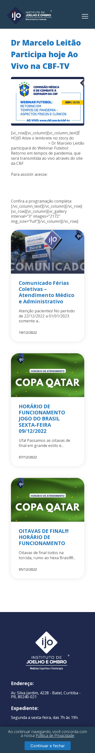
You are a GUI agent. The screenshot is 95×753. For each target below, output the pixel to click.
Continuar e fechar (47, 745)
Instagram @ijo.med (29, 143)
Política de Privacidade (55, 735)
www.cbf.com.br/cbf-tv (31, 179)
